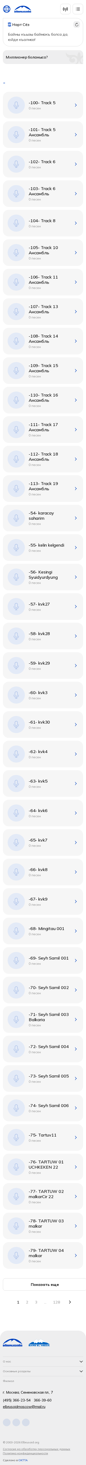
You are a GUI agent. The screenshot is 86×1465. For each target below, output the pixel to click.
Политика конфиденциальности (25, 1453)
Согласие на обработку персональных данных (36, 1449)
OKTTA (23, 1460)
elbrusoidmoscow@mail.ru (24, 1406)
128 (56, 1302)
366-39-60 (43, 1400)
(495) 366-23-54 (17, 1400)
